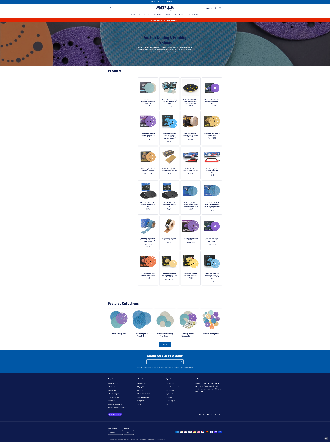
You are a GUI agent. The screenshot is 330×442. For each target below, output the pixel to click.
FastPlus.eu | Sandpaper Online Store (120, 439)
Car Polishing (111, 400)
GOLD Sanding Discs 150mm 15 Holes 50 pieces (212, 134)
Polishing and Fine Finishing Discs (188, 334)
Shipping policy (161, 439)
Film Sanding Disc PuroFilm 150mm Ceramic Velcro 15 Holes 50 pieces (148, 135)
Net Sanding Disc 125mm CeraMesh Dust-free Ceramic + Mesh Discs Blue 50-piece (190, 204)
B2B (167, 404)
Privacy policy (143, 439)
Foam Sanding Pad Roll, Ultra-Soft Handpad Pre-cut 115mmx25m (190, 135)
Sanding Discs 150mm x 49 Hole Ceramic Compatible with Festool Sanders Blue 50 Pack (211, 276)
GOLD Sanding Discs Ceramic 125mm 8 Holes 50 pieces (148, 169)
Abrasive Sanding (113, 383)
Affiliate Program (170, 400)
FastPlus (197, 383)
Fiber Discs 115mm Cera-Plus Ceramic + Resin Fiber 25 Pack (212, 101)
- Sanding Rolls (112, 390)
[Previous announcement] (109, 2)
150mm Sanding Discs (118, 333)
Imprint (139, 404)
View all (165, 344)
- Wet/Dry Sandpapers (114, 394)
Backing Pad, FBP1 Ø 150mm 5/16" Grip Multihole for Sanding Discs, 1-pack (190, 101)
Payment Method (141, 383)
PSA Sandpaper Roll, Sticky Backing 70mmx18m (169, 239)
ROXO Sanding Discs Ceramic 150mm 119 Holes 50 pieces (148, 274)
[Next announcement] (221, 2)
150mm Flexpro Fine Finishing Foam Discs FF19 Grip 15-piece (148, 101)
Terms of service (152, 439)
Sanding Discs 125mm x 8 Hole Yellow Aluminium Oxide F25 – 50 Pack (169, 275)
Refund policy (134, 439)
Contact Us (169, 397)
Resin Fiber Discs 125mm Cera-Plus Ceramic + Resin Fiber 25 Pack (212, 239)
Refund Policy (140, 390)
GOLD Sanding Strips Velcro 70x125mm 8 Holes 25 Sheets (169, 169)
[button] (110, 8)
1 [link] (174, 293)
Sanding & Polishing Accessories (117, 407)
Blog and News (170, 390)
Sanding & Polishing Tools (115, 404)
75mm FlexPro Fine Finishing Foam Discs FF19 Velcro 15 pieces (169, 101)
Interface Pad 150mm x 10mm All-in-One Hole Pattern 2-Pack (148, 204)
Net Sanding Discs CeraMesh (142, 334)
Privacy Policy (141, 400)
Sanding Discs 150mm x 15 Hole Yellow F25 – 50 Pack (190, 274)
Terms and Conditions (143, 397)
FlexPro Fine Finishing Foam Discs (165, 334)
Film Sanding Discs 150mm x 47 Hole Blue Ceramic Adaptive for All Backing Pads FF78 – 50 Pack (169, 136)
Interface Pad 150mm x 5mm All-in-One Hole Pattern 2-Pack (169, 204)
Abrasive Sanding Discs (211, 333)
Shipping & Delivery (142, 387)
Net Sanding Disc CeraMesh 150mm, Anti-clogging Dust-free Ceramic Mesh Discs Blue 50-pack (212, 205)
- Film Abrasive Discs (114, 397)
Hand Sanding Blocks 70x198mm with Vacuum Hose (190, 169)
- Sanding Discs (112, 387)
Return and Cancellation (143, 394)
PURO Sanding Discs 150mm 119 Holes (191, 239)
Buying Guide (169, 394)
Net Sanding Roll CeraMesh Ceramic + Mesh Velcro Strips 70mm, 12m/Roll (148, 239)
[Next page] (185, 292)
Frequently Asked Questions (173, 387)
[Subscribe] (181, 361)
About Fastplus (170, 383)
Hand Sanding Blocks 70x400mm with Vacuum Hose (212, 170)
